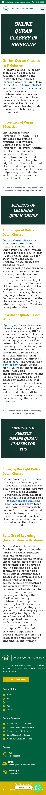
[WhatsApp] (5, 772)
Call (10, 753)
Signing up (10, 325)
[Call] (5, 754)
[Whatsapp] (37, 787)
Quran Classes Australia (26, 790)
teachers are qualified (25, 500)
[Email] (4, 763)
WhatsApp (14, 771)
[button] (42, 9)
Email (10, 762)
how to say (10, 364)
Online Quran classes (26, 84)
